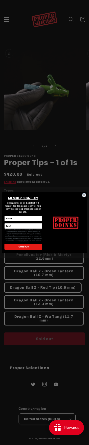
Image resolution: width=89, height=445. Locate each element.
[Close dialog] (84, 195)
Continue (23, 246)
